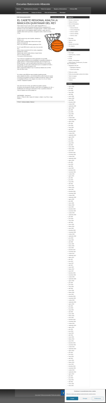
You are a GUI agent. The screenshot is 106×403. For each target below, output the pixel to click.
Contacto (71, 80)
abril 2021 (71, 183)
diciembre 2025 (72, 102)
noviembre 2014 (72, 321)
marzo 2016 (71, 290)
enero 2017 (71, 271)
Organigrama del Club (73, 65)
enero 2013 (71, 364)
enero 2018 (71, 247)
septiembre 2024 (72, 119)
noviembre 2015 (72, 298)
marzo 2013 (71, 360)
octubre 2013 (71, 346)
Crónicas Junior (73, 35)
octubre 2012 (71, 370)
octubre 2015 (71, 300)
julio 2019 (71, 216)
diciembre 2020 (72, 191)
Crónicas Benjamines (75, 29)
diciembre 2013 (72, 342)
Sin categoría (72, 46)
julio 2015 (71, 306)
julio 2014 (71, 329)
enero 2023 (71, 150)
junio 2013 (71, 354)
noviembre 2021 (72, 172)
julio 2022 (71, 162)
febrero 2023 (71, 148)
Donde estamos (72, 78)
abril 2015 (71, 311)
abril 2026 (71, 94)
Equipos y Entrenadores (60, 9)
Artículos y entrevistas (22, 12)
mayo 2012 (71, 379)
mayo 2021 (71, 181)
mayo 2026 (71, 92)
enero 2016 (71, 294)
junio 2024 (71, 125)
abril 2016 (71, 288)
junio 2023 (71, 141)
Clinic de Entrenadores (51, 12)
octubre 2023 (71, 133)
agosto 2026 (71, 86)
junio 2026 (71, 90)
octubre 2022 (71, 156)
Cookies (70, 56)
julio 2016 (71, 282)
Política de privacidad (46, 395)
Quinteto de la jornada (73, 44)
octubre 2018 (71, 234)
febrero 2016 (71, 292)
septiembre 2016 (72, 278)
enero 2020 (71, 207)
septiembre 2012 (72, 372)
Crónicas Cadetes (26, 101)
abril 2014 (71, 335)
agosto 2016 (71, 280)
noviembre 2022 (72, 154)
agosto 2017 (71, 257)
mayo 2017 (71, 263)
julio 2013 (71, 352)
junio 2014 (71, 331)
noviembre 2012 (72, 368)
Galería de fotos (72, 40)
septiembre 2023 (72, 135)
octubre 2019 (71, 212)
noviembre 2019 (72, 210)
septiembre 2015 (72, 302)
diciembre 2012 (72, 366)
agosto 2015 (71, 304)
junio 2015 (71, 308)
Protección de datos (74, 69)
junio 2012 (71, 377)
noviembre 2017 (72, 251)
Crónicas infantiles (74, 33)
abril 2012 (71, 381)
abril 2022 (71, 166)
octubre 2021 (71, 174)
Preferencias (97, 398)
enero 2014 (71, 341)
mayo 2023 (71, 142)
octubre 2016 (71, 276)
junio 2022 (71, 164)
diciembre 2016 (72, 273)
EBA (18, 17)
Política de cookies (73, 72)
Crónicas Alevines (74, 27)
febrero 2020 (71, 205)
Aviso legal (71, 52)
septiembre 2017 (72, 255)
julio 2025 (71, 109)
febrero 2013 (71, 362)
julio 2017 (71, 259)
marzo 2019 (71, 224)
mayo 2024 (71, 127)
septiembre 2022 (72, 158)
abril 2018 (71, 241)
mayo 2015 (71, 309)
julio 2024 (71, 123)
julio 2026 (71, 88)
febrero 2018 (71, 245)
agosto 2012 (71, 374)
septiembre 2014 (72, 325)
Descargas (62, 12)
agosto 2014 (71, 327)
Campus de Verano (37, 12)
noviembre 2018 (72, 232)
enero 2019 (71, 228)
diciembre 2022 (72, 152)
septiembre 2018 (72, 236)
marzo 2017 (71, 267)
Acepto (72, 398)
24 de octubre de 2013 (25, 17)
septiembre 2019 (72, 214)
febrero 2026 (71, 98)
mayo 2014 (71, 333)
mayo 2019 (71, 220)
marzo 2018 (71, 243)
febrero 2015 (71, 315)
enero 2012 (71, 385)
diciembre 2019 (72, 208)
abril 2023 (71, 144)
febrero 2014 (71, 339)
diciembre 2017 (72, 249)
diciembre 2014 (72, 319)
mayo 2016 (71, 286)
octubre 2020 (71, 195)
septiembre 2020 (72, 197)
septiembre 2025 (72, 106)
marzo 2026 (71, 96)
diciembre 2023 (72, 131)
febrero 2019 (71, 226)
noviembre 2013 (72, 344)
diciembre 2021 (72, 170)
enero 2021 (71, 189)
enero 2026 (71, 100)
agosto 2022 (71, 160)
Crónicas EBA (73, 9)
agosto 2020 (71, 199)
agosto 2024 (71, 121)
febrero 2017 (71, 269)
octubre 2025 (71, 104)
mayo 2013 (71, 356)
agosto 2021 (71, 175)
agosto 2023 (71, 137)
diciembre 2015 (72, 296)
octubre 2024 (71, 117)
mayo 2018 (71, 240)
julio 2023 (71, 139)
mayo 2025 (71, 113)
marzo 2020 (71, 203)
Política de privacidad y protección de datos (78, 74)
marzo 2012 (71, 383)
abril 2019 (71, 222)
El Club (70, 58)
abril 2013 (71, 358)
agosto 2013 (71, 350)
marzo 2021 (71, 185)
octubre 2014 (71, 323)
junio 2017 (71, 261)
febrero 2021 (71, 187)
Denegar (85, 398)
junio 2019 (71, 218)
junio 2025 (71, 111)
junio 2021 (71, 179)
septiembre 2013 (72, 348)
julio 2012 (71, 375)
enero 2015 (71, 317)
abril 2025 (71, 115)
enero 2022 (71, 168)
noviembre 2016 (72, 274)
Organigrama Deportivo (75, 67)
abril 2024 (71, 129)
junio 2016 (71, 284)
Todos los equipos (46, 9)
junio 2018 (71, 238)
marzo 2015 (71, 313)
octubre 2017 (71, 253)
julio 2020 (71, 201)
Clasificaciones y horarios (31, 9)
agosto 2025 (71, 108)
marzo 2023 (71, 146)
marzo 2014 (71, 337)
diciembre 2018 (72, 230)
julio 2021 (71, 177)
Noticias (19, 9)
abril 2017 (71, 265)
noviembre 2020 (72, 193)
